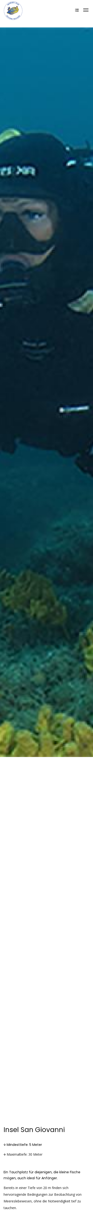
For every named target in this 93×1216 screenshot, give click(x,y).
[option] (46, 392)
